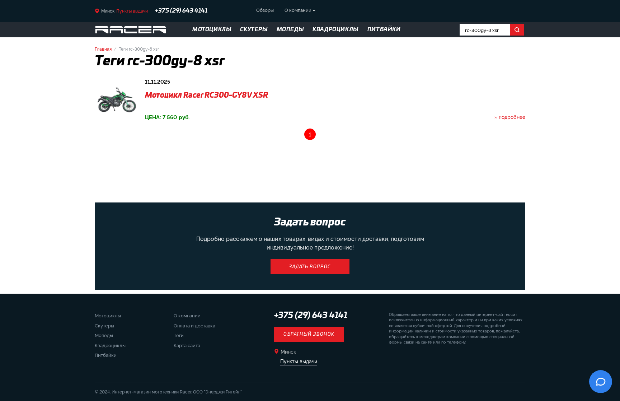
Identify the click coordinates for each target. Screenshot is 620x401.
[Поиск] (517, 30)
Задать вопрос (310, 267)
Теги (179, 335)
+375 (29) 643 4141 (311, 316)
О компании (298, 9)
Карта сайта (187, 345)
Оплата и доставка (194, 325)
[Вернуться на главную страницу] (130, 29)
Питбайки (106, 354)
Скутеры (104, 325)
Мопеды (104, 335)
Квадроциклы (110, 345)
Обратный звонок (308, 334)
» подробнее (509, 116)
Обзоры (265, 9)
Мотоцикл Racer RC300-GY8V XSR (206, 95)
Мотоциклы (108, 315)
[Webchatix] (600, 381)
